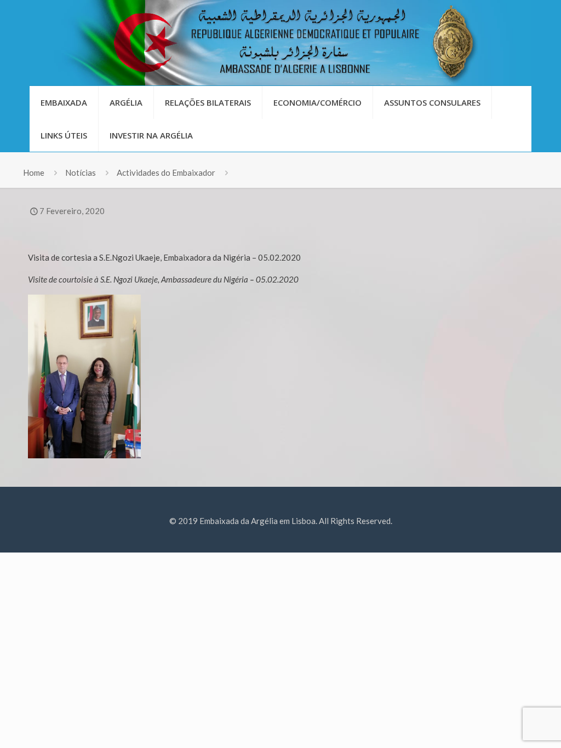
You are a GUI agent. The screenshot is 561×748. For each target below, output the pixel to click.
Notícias (80, 172)
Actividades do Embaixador (166, 172)
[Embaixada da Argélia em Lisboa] (280, 42)
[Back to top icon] (508, 725)
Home (33, 172)
